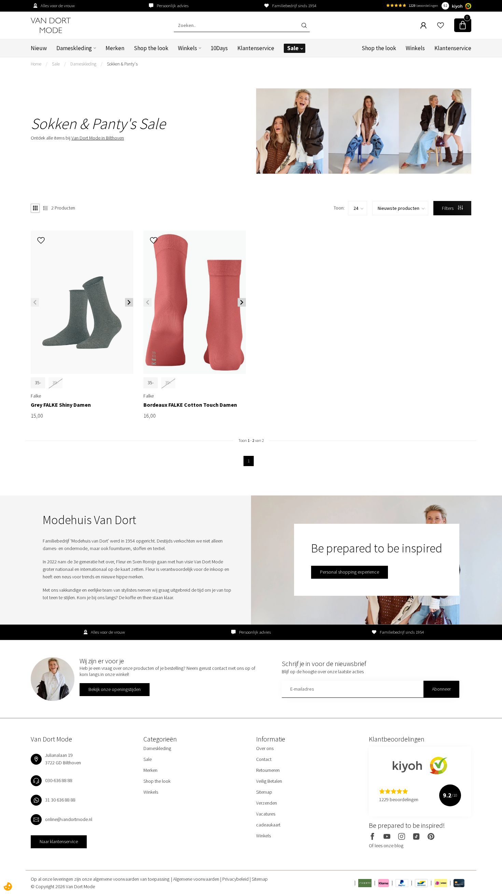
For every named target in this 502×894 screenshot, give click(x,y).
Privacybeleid (236, 879)
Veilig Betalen (269, 781)
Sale (292, 48)
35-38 (38, 386)
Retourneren (268, 770)
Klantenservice (255, 48)
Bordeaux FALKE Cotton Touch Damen (190, 405)
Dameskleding (74, 48)
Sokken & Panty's (122, 64)
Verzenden (266, 803)
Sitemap (264, 792)
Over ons (265, 748)
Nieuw (39, 48)
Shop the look (151, 48)
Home (36, 64)
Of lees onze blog (386, 845)
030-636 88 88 (58, 780)
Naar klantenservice (59, 841)
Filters (448, 208)
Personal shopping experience (349, 572)
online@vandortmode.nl (68, 819)
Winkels (187, 48)
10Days (219, 48)
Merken (115, 48)
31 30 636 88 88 (60, 800)
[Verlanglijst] (440, 25)
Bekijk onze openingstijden (114, 689)
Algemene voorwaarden (196, 879)
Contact (263, 759)
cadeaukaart (268, 825)
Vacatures (265, 814)
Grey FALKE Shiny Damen (61, 405)
